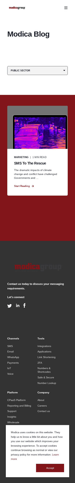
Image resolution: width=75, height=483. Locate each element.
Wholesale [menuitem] (13, 422)
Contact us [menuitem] (44, 411)
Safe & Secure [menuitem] (46, 377)
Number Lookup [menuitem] (47, 383)
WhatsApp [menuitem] (13, 357)
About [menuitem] (41, 400)
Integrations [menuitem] (44, 346)
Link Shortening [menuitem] (47, 357)
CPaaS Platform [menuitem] (16, 400)
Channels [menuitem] (13, 338)
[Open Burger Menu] (66, 8)
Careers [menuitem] (42, 405)
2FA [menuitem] (40, 362)
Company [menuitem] (43, 392)
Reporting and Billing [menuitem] (19, 405)
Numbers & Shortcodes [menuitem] (44, 370)
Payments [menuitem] (13, 362)
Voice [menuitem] (10, 373)
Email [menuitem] (10, 351)
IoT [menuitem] (9, 368)
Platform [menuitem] (12, 392)
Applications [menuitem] (44, 351)
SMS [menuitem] (10, 346)
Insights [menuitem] (11, 416)
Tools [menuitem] (41, 338)
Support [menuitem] (11, 411)
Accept (50, 468)
